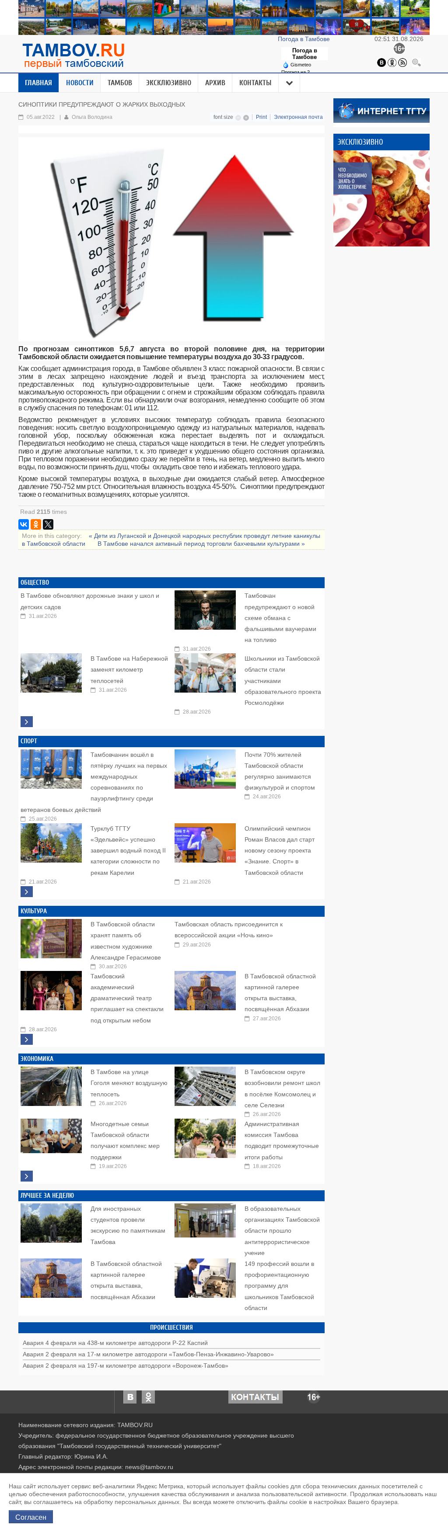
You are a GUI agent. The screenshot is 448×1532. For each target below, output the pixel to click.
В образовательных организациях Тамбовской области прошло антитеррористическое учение (282, 1230)
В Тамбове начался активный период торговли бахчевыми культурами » (201, 543)
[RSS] (402, 62)
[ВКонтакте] (23, 524)
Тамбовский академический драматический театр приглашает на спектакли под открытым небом (127, 998)
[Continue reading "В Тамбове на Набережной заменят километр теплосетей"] (51, 670)
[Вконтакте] (381, 62)
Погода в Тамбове (305, 38)
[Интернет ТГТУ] (381, 110)
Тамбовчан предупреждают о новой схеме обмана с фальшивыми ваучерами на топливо (280, 617)
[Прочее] (289, 83)
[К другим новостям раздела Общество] (27, 721)
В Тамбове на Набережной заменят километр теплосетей (129, 669)
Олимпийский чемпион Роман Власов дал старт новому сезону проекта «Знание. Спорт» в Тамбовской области (280, 850)
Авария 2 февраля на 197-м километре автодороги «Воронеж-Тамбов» (125, 1365)
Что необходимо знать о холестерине (352, 178)
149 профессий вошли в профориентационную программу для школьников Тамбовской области (279, 1285)
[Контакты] (255, 1396)
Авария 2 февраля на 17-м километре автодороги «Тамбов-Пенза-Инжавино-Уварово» (148, 1354)
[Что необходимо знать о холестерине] (381, 198)
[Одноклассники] (392, 62)
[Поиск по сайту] (416, 62)
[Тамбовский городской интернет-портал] (73, 56)
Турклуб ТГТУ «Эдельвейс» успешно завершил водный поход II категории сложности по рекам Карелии (128, 850)
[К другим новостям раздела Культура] (27, 1039)
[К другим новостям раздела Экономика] (27, 1176)
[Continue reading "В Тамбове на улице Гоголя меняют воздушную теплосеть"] (51, 1084)
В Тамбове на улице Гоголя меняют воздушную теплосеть (129, 1082)
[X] (48, 524)
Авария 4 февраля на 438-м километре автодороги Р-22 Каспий (115, 1342)
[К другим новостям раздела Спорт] (27, 891)
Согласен (30, 1516)
